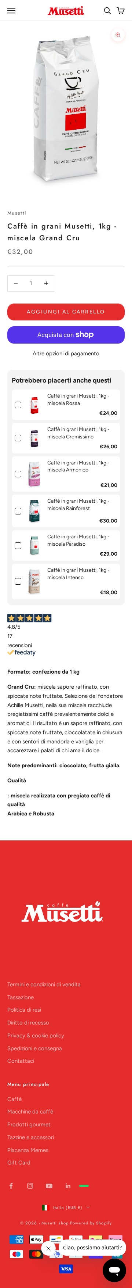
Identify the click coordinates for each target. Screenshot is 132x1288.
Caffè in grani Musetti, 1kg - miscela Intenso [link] (78, 574)
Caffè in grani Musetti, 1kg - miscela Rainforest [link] (78, 505)
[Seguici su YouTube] (49, 1186)
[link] (34, 404)
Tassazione (20, 997)
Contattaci (20, 1061)
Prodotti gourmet (29, 1124)
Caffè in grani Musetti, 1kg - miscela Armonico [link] (78, 466)
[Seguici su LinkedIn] (68, 1186)
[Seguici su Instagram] (30, 1186)
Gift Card (18, 1162)
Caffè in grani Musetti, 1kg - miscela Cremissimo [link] (78, 433)
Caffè (14, 1099)
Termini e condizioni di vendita (44, 984)
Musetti (16, 212)
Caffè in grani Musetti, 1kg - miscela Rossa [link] (78, 399)
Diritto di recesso (28, 1022)
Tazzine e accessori (30, 1137)
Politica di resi (24, 1010)
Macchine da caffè (30, 1111)
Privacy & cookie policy (35, 1035)
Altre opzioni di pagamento (66, 353)
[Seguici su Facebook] (11, 1186)
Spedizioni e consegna (34, 1048)
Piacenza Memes (27, 1150)
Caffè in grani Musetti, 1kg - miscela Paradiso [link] (78, 540)
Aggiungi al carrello (66, 312)
